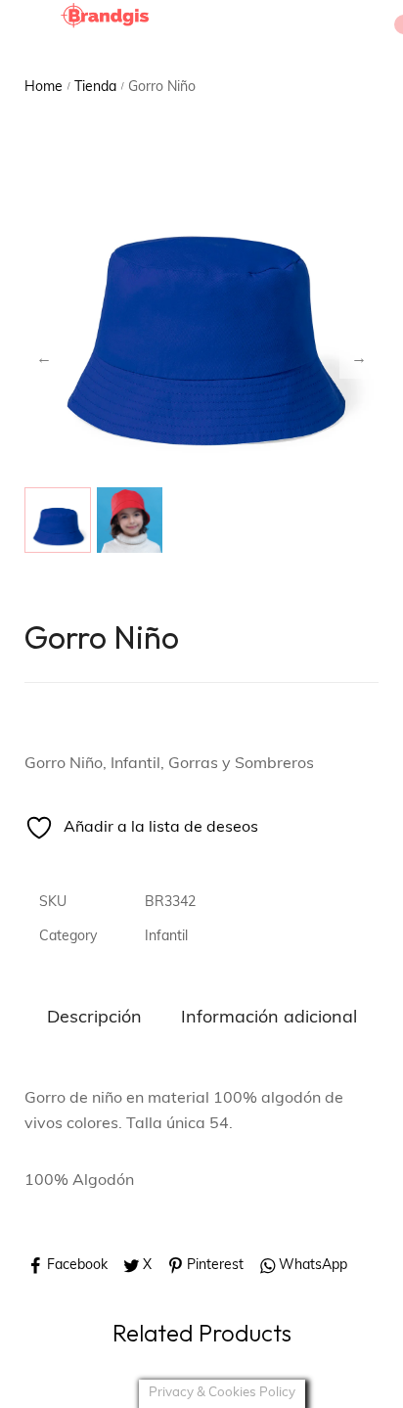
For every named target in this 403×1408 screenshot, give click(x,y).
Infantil (166, 937)
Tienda (95, 87)
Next (359, 359)
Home (43, 87)
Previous (44, 359)
